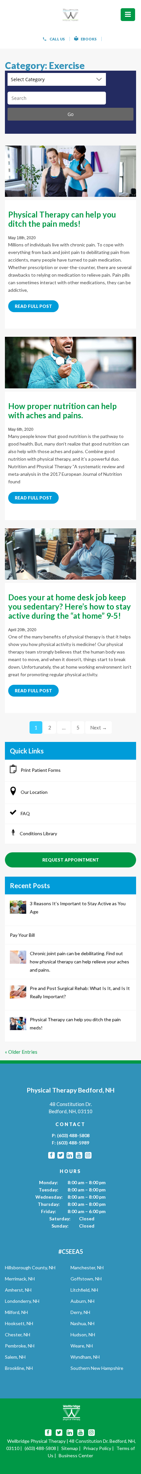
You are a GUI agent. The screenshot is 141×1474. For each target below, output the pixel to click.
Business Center (76, 1455)
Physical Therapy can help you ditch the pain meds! (62, 219)
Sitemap (69, 1448)
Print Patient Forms (40, 770)
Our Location (34, 792)
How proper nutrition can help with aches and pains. (62, 410)
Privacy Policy (97, 1448)
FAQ (25, 813)
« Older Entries (21, 1052)
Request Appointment (70, 860)
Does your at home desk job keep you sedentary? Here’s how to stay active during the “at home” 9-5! (69, 606)
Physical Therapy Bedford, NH (70, 1090)
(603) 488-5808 (73, 1135)
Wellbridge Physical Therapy (36, 1441)
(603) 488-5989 (73, 1142)
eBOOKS (89, 39)
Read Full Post (33, 306)
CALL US (57, 39)
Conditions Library (38, 833)
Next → (98, 727)
